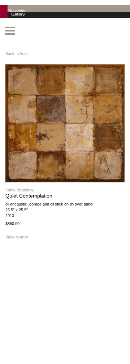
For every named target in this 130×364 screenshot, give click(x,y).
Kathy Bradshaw (19, 190)
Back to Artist (17, 53)
